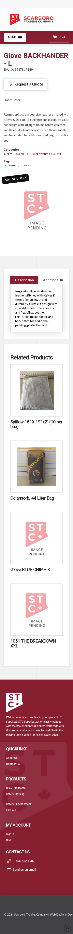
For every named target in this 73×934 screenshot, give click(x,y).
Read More (36, 409)
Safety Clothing (15, 793)
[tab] (24, 280)
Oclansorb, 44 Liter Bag (32, 498)
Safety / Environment (18, 803)
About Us (11, 757)
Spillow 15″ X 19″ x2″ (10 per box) (36, 424)
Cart (8, 840)
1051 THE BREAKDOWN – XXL (34, 643)
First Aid (11, 810)
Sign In (10, 834)
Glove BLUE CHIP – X (30, 569)
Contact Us (13, 763)
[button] (15, 37)
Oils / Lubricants (16, 787)
